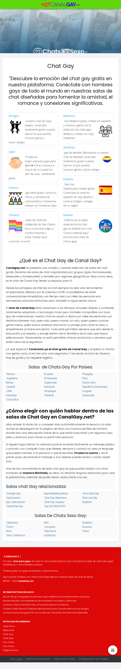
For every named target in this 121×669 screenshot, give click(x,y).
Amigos (14, 116)
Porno (9, 526)
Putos (85, 531)
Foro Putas (8, 642)
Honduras (49, 386)
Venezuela (88, 395)
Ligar (12, 152)
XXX (46, 522)
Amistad (69, 147)
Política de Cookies (64, 659)
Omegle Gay (13, 493)
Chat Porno (9, 626)
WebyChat (8, 630)
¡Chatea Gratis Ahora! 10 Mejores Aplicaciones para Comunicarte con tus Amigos (46, 608)
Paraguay (87, 374)
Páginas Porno (10, 650)
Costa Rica (12, 399)
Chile (9, 391)
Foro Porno (8, 646)
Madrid (68, 215)
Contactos (50, 535)
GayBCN (87, 502)
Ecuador (48, 374)
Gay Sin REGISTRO (55, 506)
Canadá (10, 386)
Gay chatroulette (15, 502)
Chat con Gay (89, 497)
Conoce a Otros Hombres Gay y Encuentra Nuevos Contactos (36, 604)
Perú (85, 378)
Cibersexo (12, 522)
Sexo (9, 531)
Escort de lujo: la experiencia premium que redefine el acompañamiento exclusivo (46, 596)
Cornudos (49, 526)
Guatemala (50, 382)
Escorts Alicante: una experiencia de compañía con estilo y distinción (39, 600)
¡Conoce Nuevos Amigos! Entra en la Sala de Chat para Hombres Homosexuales (45, 612)
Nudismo (87, 522)
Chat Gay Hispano (54, 502)
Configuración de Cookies (93, 659)
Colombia (11, 395)
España (68, 179)
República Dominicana (94, 386)
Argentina (11, 378)
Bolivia (9, 382)
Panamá (49, 395)
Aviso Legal (16, 659)
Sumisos (87, 526)
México (10, 374)
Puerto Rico (89, 382)
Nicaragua (50, 391)
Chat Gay (8, 634)
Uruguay (87, 391)
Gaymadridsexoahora (56, 493)
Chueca (14, 215)
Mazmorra (50, 531)
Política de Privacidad (38, 659)
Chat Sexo (8, 638)
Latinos (13, 188)
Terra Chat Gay (90, 493)
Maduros (69, 116)
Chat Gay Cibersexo (55, 497)
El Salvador (50, 378)
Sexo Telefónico (15, 535)
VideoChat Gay (14, 506)
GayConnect (13, 497)
